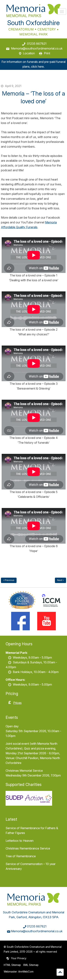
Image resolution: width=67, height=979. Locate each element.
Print (47, 53)
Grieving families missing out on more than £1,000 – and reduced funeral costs (60, 580)
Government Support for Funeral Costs (9, 580)
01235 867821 (37, 43)
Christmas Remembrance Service (28, 848)
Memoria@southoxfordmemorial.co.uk (37, 48)
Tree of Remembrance (21, 856)
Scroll (60, 972)
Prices (17, 703)
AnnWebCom (26, 971)
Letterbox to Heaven (20, 840)
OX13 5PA (50, 917)
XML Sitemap (31, 964)
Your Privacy (18, 958)
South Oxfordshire (33, 23)
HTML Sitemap (12, 964)
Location (29, 53)
